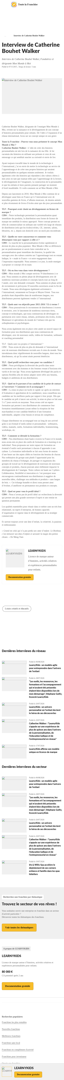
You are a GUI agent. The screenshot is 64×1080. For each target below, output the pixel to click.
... (5, 36)
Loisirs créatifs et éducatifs (17, 608)
